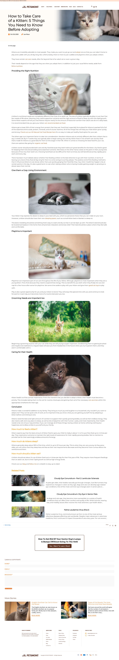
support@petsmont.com (92, 633)
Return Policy (61, 633)
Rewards (60, 643)
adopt (78, 52)
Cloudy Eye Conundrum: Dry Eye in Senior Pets (77, 494)
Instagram (75, 635)
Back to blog (7, 525)
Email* (7, 569)
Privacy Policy (61, 639)
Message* (9, 574)
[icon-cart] (96, 6)
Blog (47, 643)
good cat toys (94, 285)
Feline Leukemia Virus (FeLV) (76, 510)
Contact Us (48, 645)
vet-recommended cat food (55, 123)
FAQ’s (47, 641)
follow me (33, 464)
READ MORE (36, 615)
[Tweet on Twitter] (112, 525)
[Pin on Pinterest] (115, 525)
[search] (92, 7)
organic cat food (41, 143)
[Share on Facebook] (110, 525)
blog (24, 464)
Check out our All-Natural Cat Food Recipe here (38, 132)
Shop (47, 635)
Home (47, 633)
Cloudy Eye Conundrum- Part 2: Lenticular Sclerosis (76, 478)
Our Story (48, 637)
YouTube (74, 637)
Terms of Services (62, 637)
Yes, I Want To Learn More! (59, 546)
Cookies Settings (62, 641)
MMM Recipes (49, 639)
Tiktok (74, 639)
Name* (7, 563)
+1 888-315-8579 (91, 635)
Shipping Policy (62, 635)
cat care (28, 59)
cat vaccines (93, 400)
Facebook (75, 633)
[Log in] (94, 6)
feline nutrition (17, 66)
